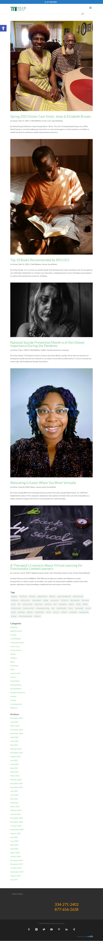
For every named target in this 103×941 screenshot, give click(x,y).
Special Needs (57, 121)
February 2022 (16, 780)
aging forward (42, 596)
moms (70, 608)
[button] (3, 28)
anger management (64, 596)
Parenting (57, 573)
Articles (13, 635)
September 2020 (16, 829)
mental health (61, 608)
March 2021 (15, 806)
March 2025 (15, 726)
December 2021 (16, 783)
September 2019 (16, 872)
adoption (14, 596)
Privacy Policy (17, 894)
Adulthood (23, 596)
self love (64, 612)
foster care (38, 604)
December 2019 (16, 860)
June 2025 (14, 722)
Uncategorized (16, 704)
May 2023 (14, 745)
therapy (66, 350)
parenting (21, 612)
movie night (79, 608)
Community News (17, 642)
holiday (85, 604)
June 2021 (14, 795)
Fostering (48, 604)
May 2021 (14, 799)
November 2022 (16, 753)
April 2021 (14, 803)
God (55, 604)
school (48, 612)
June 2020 (14, 841)
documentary (75, 600)
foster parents (16, 650)
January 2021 (15, 814)
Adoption (14, 627)
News (33, 487)
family (13, 604)
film (19, 604)
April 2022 (14, 772)
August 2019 (15, 876)
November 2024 (16, 733)
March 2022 (15, 776)
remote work (41, 487)
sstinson (16, 573)
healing (71, 604)
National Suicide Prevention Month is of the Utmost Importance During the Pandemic (47, 344)
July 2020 (14, 837)
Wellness (14, 708)
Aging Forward (37, 573)
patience (30, 612)
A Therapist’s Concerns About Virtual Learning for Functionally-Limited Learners (46, 567)
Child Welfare (35, 121)
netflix (13, 612)
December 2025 (16, 718)
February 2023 (16, 749)
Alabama (52, 596)
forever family (27, 604)
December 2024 (16, 730)
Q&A (12, 669)
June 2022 (14, 764)
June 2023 (14, 741)
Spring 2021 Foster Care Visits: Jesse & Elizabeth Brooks (50, 116)
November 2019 (16, 864)
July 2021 (14, 791)
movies (88, 608)
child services (25, 600)
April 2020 (14, 849)
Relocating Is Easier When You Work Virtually (43, 483)
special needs (83, 612)
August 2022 (15, 756)
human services (28, 608)
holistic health (16, 608)
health (78, 604)
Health (43, 350)
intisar (15, 121)
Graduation (62, 604)
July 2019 (14, 879)
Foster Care (46, 121)
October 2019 (15, 868)
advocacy (32, 596)
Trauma (13, 700)
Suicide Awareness (54, 350)
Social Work (52, 264)
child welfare (36, 600)
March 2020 (15, 853)
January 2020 (15, 856)
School (44, 264)
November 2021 (16, 787)
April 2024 (14, 737)
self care (56, 612)
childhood (14, 600)
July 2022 (14, 760)
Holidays (13, 658)
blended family (78, 596)
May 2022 (14, 768)
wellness (37, 616)
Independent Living (42, 608)
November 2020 (16, 822)
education (85, 600)
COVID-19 (64, 600)
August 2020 (15, 833)
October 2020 (15, 826)
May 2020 (14, 845)
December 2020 (16, 818)
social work (73, 612)
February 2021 (16, 810)
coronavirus (54, 600)
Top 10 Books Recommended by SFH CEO (39, 260)
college (45, 600)
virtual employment (25, 616)
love (53, 608)
